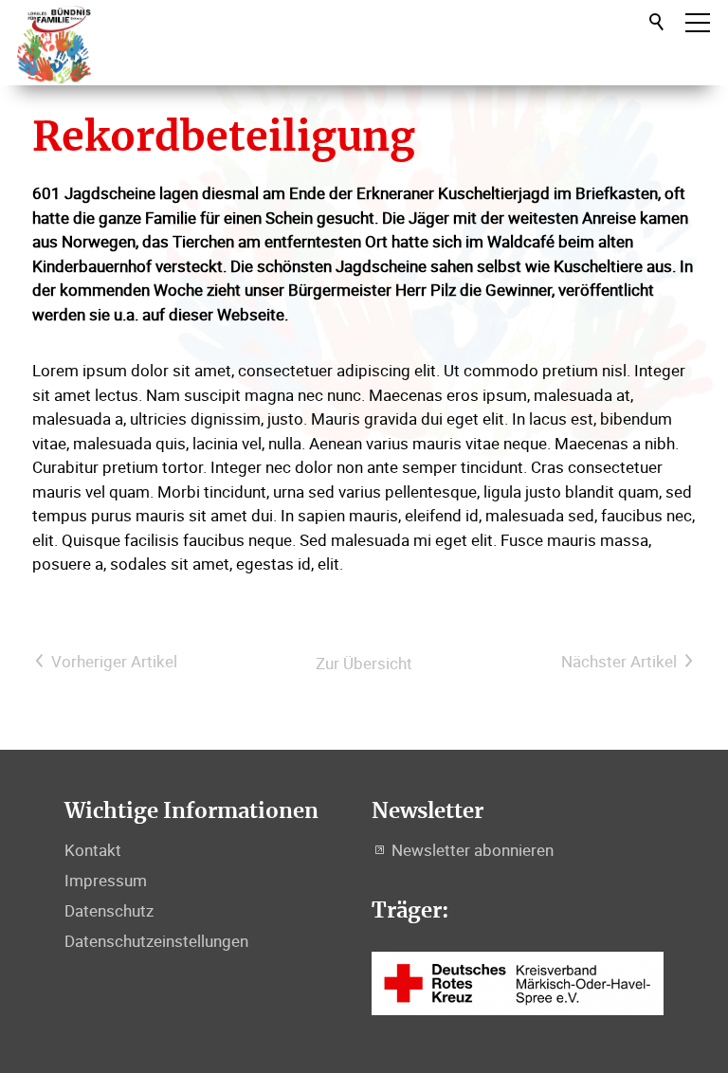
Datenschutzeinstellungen (156, 941)
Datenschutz (109, 910)
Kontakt (92, 850)
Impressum (105, 880)
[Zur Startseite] (54, 42)
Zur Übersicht (364, 663)
